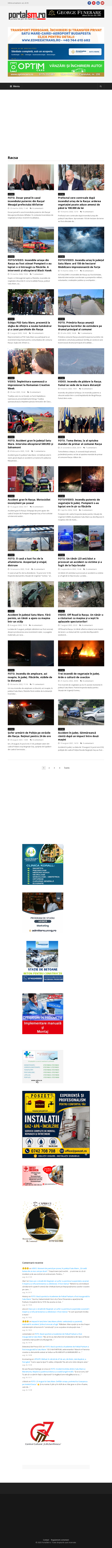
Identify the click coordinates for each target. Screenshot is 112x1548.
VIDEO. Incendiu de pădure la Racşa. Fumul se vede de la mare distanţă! (80, 383)
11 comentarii (38, 684)
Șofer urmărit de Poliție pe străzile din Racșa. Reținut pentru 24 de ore (29, 734)
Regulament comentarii (60, 1540)
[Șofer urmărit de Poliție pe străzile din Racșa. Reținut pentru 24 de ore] (31, 712)
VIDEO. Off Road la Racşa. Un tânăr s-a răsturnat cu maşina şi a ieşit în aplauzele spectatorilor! (81, 618)
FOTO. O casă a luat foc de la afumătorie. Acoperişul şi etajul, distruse (27, 562)
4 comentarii (37, 625)
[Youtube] (102, 3)
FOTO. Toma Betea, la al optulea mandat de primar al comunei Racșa (80, 442)
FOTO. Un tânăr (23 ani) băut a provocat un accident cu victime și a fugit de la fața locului (80, 562)
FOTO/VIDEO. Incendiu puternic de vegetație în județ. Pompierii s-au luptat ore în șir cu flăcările (79, 503)
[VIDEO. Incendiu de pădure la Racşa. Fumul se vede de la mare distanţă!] (81, 361)
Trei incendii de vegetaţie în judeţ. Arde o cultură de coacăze (79, 675)
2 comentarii (87, 510)
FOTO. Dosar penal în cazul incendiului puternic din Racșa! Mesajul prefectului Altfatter (26, 201)
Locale (11, 194)
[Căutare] (100, 86)
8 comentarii (88, 270)
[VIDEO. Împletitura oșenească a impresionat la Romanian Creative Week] (31, 361)
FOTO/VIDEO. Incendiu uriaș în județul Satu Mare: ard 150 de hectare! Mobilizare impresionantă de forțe (81, 263)
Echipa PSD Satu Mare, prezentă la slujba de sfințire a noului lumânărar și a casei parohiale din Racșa (30, 326)
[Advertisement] (56, 122)
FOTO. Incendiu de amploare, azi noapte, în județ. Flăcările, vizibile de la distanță (30, 677)
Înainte (67, 768)
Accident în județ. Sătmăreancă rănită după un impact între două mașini (78, 736)
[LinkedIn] (98, 3)
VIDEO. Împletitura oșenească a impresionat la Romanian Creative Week (29, 385)
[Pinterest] (93, 3)
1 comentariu (86, 333)
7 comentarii (37, 274)
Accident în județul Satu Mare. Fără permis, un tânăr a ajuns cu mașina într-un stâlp (29, 618)
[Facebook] (89, 3)
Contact (46, 1540)
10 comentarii (37, 333)
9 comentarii (88, 211)
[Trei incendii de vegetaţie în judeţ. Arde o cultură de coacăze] (81, 653)
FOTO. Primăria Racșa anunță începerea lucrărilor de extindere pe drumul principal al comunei (80, 326)
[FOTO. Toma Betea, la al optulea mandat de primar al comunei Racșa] (81, 420)
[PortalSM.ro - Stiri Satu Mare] (27, 19)
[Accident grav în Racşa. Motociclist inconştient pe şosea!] (31, 479)
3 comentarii (91, 569)
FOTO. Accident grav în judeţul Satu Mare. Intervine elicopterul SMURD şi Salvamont (30, 444)
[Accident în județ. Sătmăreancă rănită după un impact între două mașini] (81, 712)
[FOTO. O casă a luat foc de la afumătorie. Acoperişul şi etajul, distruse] (31, 538)
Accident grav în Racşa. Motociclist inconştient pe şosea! (29, 501)
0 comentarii (37, 208)
